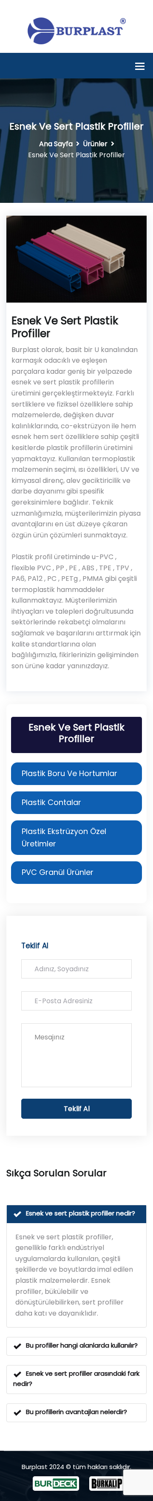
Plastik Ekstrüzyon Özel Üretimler (64, 837)
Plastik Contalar (51, 802)
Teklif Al (77, 1109)
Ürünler (95, 144)
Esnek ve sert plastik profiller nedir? (80, 1213)
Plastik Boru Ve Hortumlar (69, 773)
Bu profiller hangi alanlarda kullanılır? (82, 1345)
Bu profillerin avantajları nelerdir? (76, 1411)
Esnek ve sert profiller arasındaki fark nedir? (76, 1378)
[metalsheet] (77, 30)
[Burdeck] (55, 1483)
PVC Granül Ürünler (58, 872)
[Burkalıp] (105, 1483)
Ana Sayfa (56, 144)
